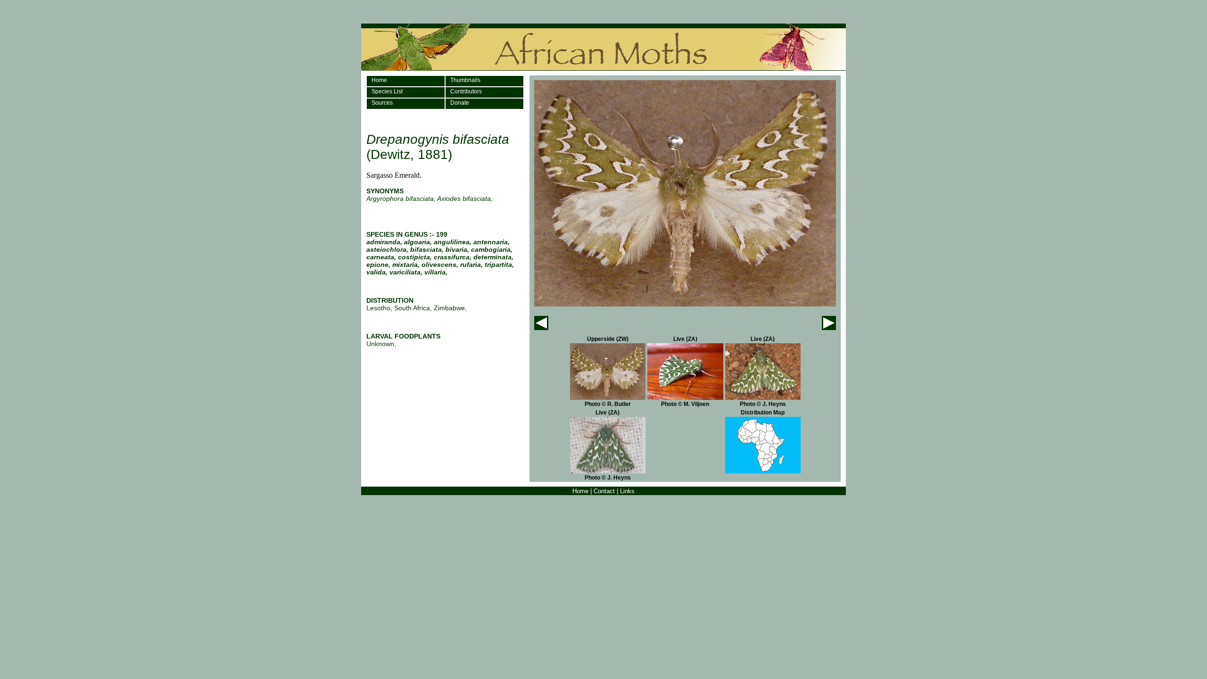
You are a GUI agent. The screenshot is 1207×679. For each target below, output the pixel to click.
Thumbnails (465, 80)
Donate (459, 102)
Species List (387, 91)
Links (627, 491)
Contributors (466, 91)
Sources (382, 102)
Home (379, 80)
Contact (604, 491)
